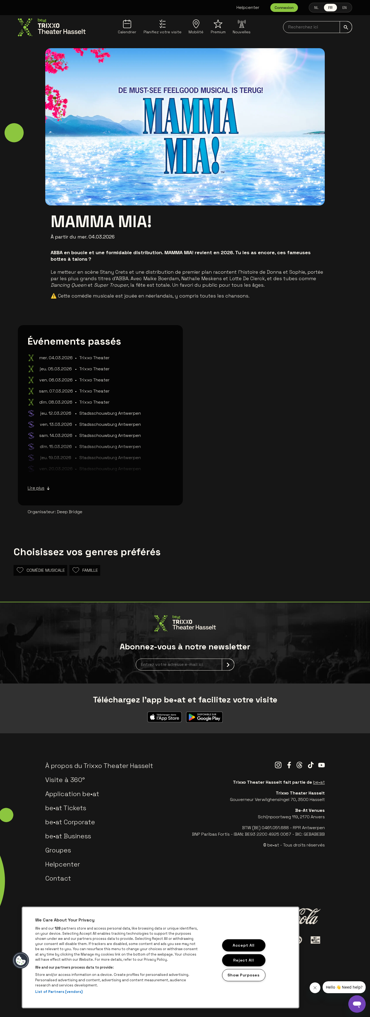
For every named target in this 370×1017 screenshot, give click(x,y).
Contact (58, 878)
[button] (21, 960)
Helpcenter (247, 7)
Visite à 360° (65, 780)
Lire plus (36, 488)
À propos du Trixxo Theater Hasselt (99, 765)
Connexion (284, 7)
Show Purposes (243, 974)
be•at (319, 782)
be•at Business (68, 836)
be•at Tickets (65, 808)
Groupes (58, 850)
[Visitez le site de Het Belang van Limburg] (315, 940)
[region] (160, 957)
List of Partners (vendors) (59, 991)
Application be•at (72, 794)
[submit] (346, 27)
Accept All (244, 945)
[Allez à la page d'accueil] (52, 27)
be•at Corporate (70, 822)
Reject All (243, 959)
